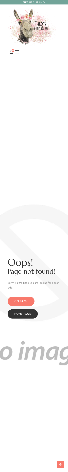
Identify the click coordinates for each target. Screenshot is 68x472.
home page (22, 314)
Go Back (21, 301)
